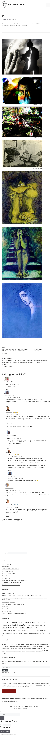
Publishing (30, 630)
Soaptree (35, 137)
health (13, 646)
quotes (12, 651)
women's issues (39, 651)
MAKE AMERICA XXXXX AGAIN (10, 569)
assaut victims (10, 360)
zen (2, 653)
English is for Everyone (8, 593)
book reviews (16, 644)
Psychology (25, 630)
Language (37, 625)
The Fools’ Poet (6, 578)
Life (44, 625)
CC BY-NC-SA (40, 104)
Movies (22, 628)
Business (23, 622)
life (37, 646)
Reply (6, 389)
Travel (28, 633)
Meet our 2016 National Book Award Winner (14, 613)
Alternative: (5, 553)
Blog (14, 623)
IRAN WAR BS (5, 566)
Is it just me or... (6, 611)
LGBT (41, 625)
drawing (41, 644)
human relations (18, 646)
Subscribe (5, 670)
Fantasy (47, 622)
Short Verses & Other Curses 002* (11, 582)
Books (18, 622)
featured (46, 644)
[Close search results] (2, 718)
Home (11, 706)
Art (5, 358)
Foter (36, 104)
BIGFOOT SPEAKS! (7, 564)
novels (32, 648)
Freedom (4, 625)
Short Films (4, 633)
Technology (19, 633)
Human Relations (23, 625)
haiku (9, 646)
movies (19, 648)
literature (41, 646)
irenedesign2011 (9, 395)
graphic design (31, 360)
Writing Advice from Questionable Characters (14, 580)
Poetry (14, 630)
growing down (8, 366)
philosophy (37, 648)
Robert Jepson (9, 488)
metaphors (12, 648)
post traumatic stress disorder (25, 362)
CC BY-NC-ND (39, 224)
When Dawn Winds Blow (23, 349)
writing (45, 651)
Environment (39, 622)
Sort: (1, 725)
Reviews (40, 630)
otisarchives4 (35, 168)
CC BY (41, 137)
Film (19, 706)
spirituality (28, 651)
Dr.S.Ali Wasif (32, 224)
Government (8, 625)
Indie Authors (28, 646)
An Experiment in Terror (8, 573)
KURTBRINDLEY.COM (16, 5)
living (46, 646)
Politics (20, 630)
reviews (19, 651)
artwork (5, 644)
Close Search (5, 731)
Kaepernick (5, 606)
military (45, 360)
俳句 (5, 653)
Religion (35, 630)
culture (32, 644)
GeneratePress (36, 709)
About (26, 706)
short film (39, 685)
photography (13, 362)
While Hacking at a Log (8, 602)
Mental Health (10, 358)
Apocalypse (4, 622)
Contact (31, 706)
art (4, 360)
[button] (44, 5)
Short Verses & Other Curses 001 (11, 585)
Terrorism (25, 633)
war (34, 651)
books (23, 644)
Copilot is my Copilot (7, 571)
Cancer (27, 622)
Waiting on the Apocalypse (34, 633)
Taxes (14, 633)
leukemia (34, 646)
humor (23, 646)
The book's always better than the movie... (13, 604)
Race (33, 630)
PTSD (42, 362)
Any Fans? (5, 609)
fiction (4, 646)
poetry (4, 651)
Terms (40, 706)
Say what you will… (38, 349)
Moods (6, 364)
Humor (33, 625)
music (23, 648)
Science (45, 630)
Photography (6, 630)
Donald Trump (36, 644)
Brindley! (4, 575)
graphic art (23, 360)
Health (14, 625)
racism (15, 651)
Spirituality (9, 633)
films (7, 646)
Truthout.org (33, 104)
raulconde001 (9, 382)
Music (28, 628)
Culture (33, 622)
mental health (39, 360)
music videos (28, 648)
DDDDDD (17, 360)
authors (10, 622)
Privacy (36, 706)
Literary (5, 628)
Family (44, 622)
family (44, 644)
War (41, 633)
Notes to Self (34, 627)
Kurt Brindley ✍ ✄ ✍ (12, 412)
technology (32, 651)
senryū (23, 651)
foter (44, 23)
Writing (45, 633)
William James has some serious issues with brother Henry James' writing (22, 595)
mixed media (5, 362)
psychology (37, 362)
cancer (27, 644)
